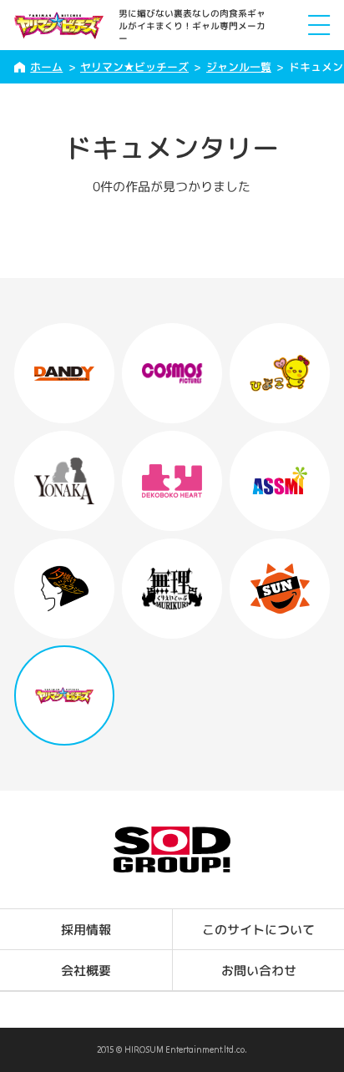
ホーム (46, 66)
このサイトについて (258, 929)
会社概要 (86, 970)
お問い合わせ (258, 970)
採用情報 (86, 929)
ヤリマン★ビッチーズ (134, 66)
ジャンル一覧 (238, 66)
